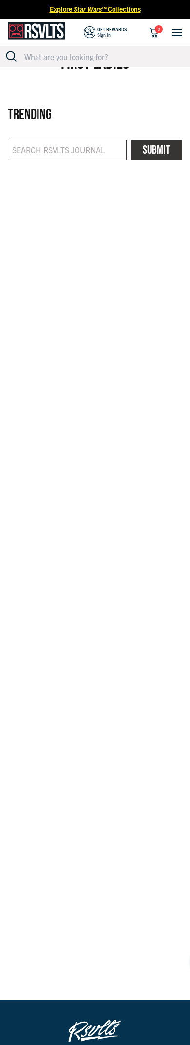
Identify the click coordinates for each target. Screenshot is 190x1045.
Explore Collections (95, 8)
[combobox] (100, 56)
